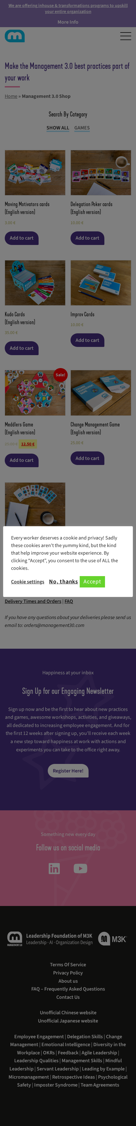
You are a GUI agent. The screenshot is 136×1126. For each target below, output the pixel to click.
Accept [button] (92, 582)
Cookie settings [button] (27, 582)
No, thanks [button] (63, 582)
